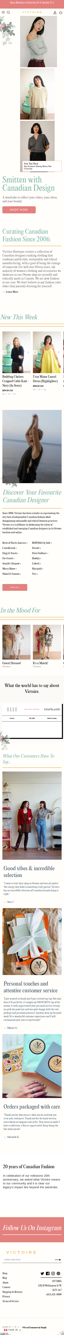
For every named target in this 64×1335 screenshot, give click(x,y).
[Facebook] (47, 1273)
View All (15, 587)
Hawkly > (36, 558)
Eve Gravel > (8, 558)
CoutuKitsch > (9, 548)
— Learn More (10, 291)
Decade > (36, 548)
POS (24, 1328)
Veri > (35, 574)
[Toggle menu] (3, 12)
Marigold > (37, 568)
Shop (4, 1273)
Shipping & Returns (12, 1292)
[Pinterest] (58, 1273)
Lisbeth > (36, 563)
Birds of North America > (15, 543)
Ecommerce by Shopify (37, 1328)
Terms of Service (10, 1301)
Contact (6, 1287)
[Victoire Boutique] (32, 12)
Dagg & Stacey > (10, 553)
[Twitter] (42, 1273)
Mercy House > (9, 568)
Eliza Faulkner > (40, 553)
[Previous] (4, 352)
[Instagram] (53, 1273)
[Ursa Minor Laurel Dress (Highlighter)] (47, 352)
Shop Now (19, 210)
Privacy (6, 1296)
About (5, 1282)
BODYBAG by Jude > (42, 543)
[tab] (12, 709)
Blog (4, 1278)
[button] (12, 1330)
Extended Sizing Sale (14, 2)
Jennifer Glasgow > (11, 563)
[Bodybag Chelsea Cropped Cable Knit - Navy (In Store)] (16, 352)
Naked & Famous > (11, 574)
